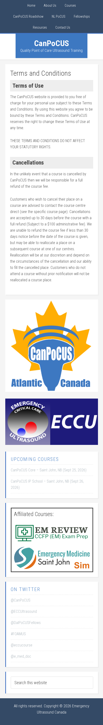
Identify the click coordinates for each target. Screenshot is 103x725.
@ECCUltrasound (24, 611)
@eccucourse (21, 645)
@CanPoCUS (20, 600)
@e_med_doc (21, 656)
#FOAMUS (18, 634)
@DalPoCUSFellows (26, 622)
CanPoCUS (51, 43)
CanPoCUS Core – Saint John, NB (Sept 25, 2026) (48, 470)
